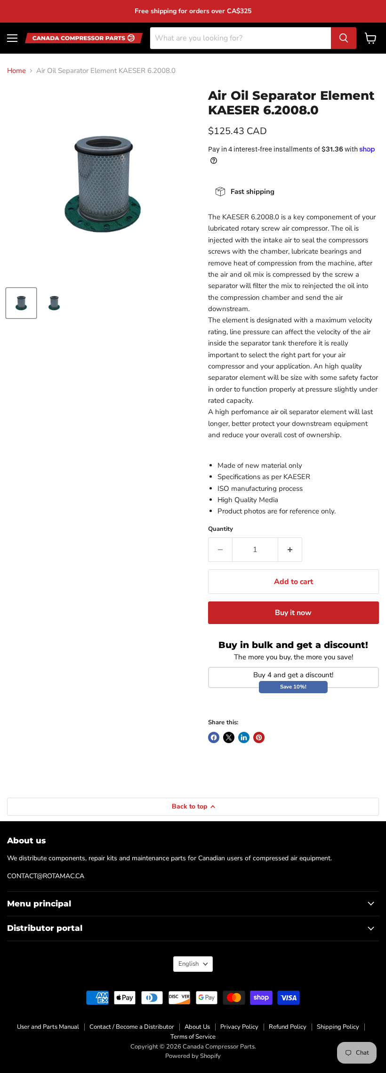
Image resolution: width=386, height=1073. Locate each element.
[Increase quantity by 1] (290, 549)
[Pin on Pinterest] (259, 737)
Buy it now (293, 613)
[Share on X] (228, 737)
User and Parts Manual (48, 1027)
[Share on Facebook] (213, 737)
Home (16, 71)
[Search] (343, 38)
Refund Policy (287, 1027)
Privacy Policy (239, 1027)
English (188, 964)
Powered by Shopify (193, 1056)
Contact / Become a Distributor (131, 1027)
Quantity (220, 529)
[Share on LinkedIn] (243, 737)
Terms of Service (193, 1037)
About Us (197, 1027)
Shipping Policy (338, 1027)
